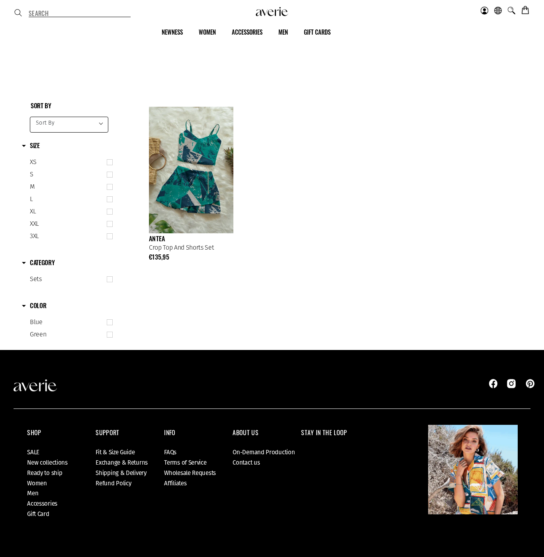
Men (32, 493)
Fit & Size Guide (115, 452)
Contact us (246, 462)
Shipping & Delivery (121, 473)
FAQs (170, 452)
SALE (33, 452)
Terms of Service (185, 462)
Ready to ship (44, 473)
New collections (47, 462)
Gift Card (38, 514)
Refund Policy (113, 483)
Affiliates (175, 483)
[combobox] (80, 13)
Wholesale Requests (190, 473)
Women (37, 483)
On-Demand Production (264, 452)
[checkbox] (69, 162)
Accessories (42, 503)
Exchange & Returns (122, 462)
